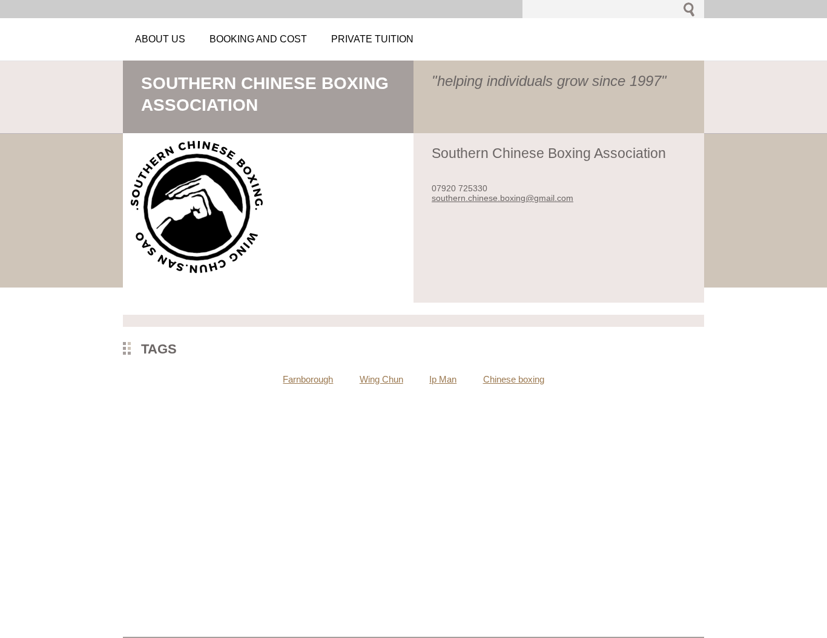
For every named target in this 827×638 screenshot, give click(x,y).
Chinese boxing (513, 379)
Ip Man (442, 379)
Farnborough (308, 379)
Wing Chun (381, 379)
